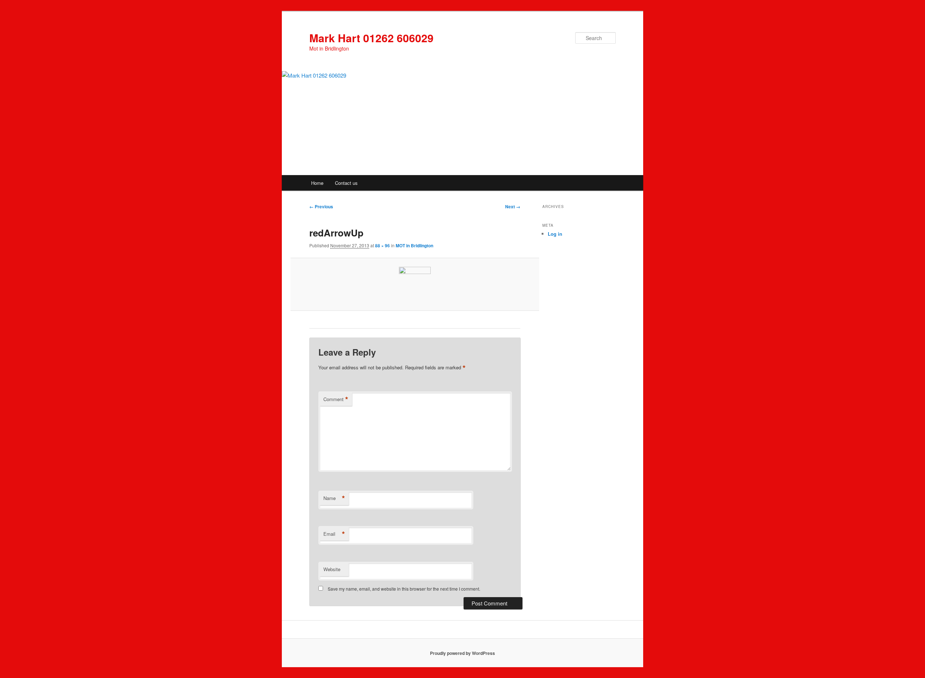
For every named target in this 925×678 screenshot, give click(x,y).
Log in (555, 233)
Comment (335, 399)
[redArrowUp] (414, 284)
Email (334, 534)
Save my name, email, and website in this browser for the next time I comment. (404, 589)
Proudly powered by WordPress (462, 653)
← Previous (321, 206)
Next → (512, 206)
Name (334, 498)
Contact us (346, 182)
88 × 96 (382, 245)
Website (331, 569)
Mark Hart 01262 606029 (371, 37)
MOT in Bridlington (414, 245)
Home (317, 182)
